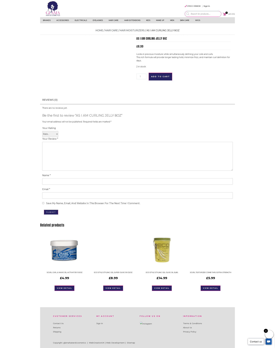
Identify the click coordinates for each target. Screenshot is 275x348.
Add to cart (160, 76)
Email (46, 189)
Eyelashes (98, 20)
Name (46, 175)
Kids (148, 20)
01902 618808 (194, 6)
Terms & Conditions (192, 323)
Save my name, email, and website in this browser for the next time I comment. (93, 203)
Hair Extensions (132, 20)
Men (172, 20)
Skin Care (184, 20)
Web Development (115, 343)
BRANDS (47, 20)
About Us (187, 327)
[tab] (50, 100)
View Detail (64, 288)
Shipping (57, 332)
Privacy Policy (189, 332)
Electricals (81, 20)
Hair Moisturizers (132, 30)
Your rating (49, 128)
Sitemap (131, 343)
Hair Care (113, 20)
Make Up (160, 20)
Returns (57, 327)
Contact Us (58, 323)
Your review (50, 138)
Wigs (197, 20)
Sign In (207, 6)
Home (99, 30)
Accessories (62, 20)
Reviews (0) (50, 99)
